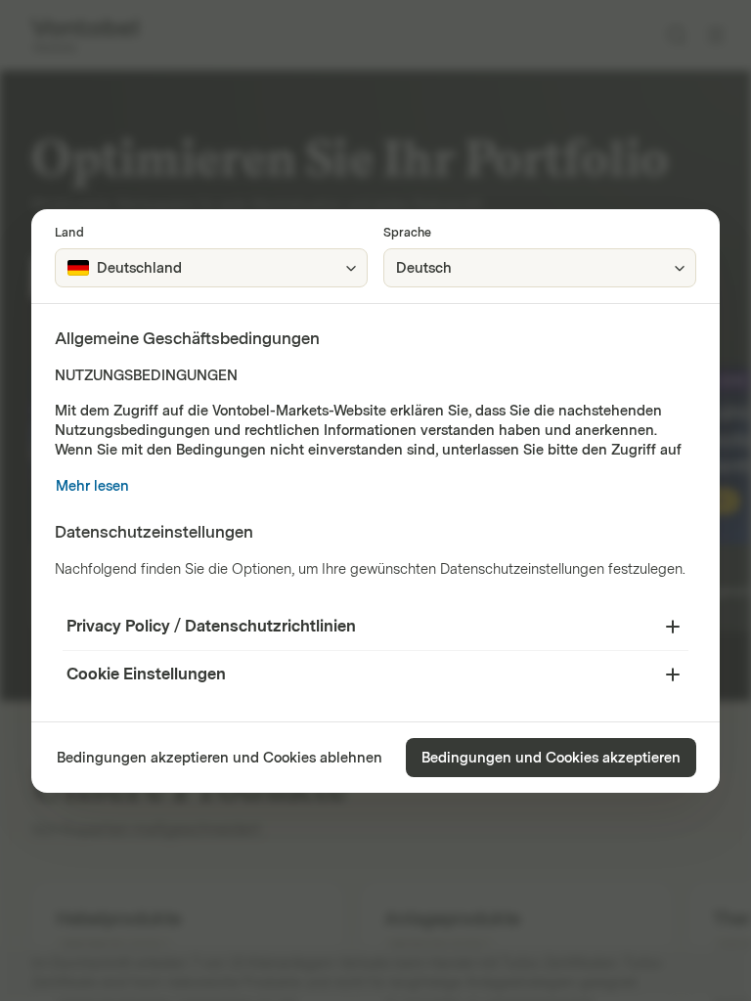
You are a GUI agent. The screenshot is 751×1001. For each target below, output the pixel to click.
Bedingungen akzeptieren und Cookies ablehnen (219, 758)
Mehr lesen (92, 486)
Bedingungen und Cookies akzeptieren (551, 758)
